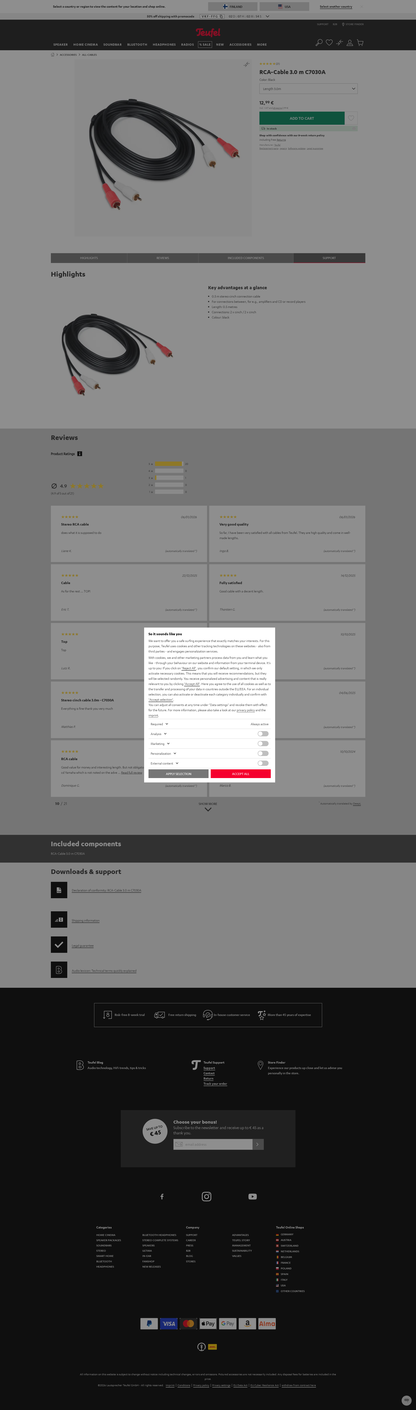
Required (157, 724)
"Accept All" (192, 684)
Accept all (240, 774)
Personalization (161, 753)
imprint (153, 715)
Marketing (157, 744)
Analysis (156, 734)
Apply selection (178, 774)
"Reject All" (188, 668)
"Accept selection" (160, 699)
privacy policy (246, 710)
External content (162, 763)
